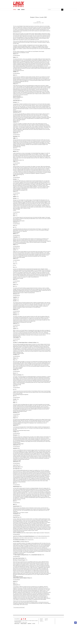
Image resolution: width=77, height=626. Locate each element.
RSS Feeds (46, 618)
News (19, 9)
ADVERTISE (29, 623)
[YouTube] (21, 619)
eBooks (23, 9)
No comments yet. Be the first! (19, 607)
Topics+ (14, 9)
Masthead (41, 618)
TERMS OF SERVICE (23, 623)
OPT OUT (33, 623)
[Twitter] (25, 619)
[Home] (18, 4)
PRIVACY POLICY (16, 623)
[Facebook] (23, 619)
